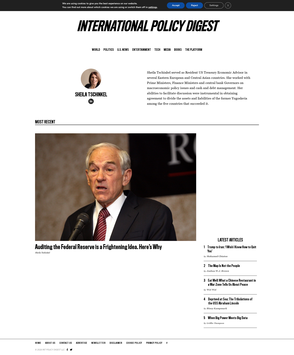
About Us (50, 343)
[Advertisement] (230, 184)
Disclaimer (116, 343)
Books (178, 49)
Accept (175, 5)
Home (38, 343)
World (96, 49)
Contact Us (65, 343)
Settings (213, 5)
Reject (194, 5)
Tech (157, 49)
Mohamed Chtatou (217, 256)
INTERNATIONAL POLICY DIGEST (147, 27)
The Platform (193, 49)
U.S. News (123, 49)
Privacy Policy (154, 343)
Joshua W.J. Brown (218, 271)
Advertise (81, 343)
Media (167, 49)
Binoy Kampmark (217, 308)
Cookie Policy (134, 343)
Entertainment (141, 49)
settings (152, 7)
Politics (108, 49)
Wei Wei (211, 289)
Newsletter (98, 343)
